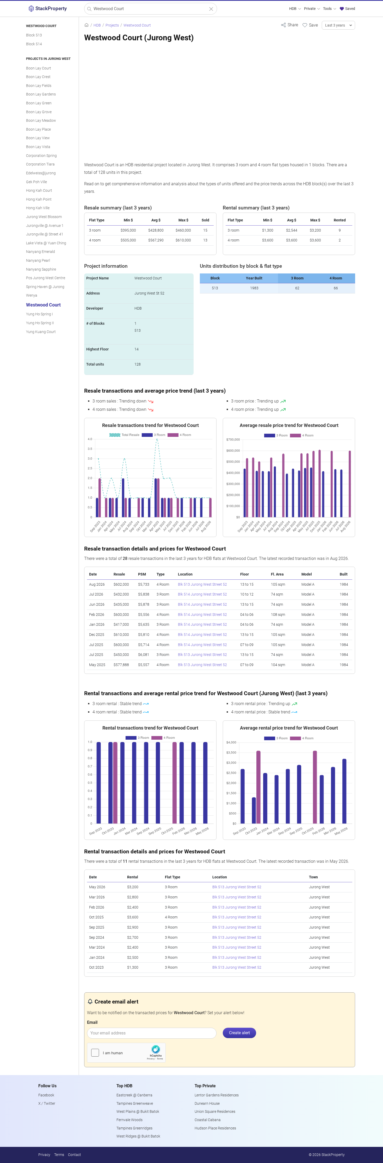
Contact (74, 1155)
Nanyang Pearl (38, 260)
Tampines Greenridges (134, 1128)
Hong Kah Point (39, 199)
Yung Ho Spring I (39, 314)
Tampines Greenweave (134, 1103)
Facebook (46, 1095)
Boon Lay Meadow (41, 120)
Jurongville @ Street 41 (44, 234)
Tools (327, 9)
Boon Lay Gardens (41, 94)
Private (310, 9)
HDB (293, 9)
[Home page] (86, 25)
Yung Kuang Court (41, 332)
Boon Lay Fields (38, 86)
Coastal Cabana (208, 1120)
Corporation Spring (41, 156)
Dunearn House (207, 1103)
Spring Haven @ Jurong (45, 287)
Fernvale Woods (129, 1120)
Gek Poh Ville (36, 182)
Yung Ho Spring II (40, 323)
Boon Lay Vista (38, 147)
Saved (349, 9)
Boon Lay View (38, 138)
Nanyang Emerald (40, 252)
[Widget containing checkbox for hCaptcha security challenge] (126, 1053)
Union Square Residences (215, 1111)
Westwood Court (43, 305)
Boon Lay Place (38, 129)
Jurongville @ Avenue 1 (45, 225)
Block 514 (34, 44)
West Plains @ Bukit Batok (137, 1111)
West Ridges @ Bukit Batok (138, 1136)
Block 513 (34, 35)
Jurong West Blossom (44, 217)
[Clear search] (211, 9)
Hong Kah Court (39, 190)
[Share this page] (289, 25)
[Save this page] (310, 25)
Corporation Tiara (40, 164)
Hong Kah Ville (38, 208)
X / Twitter (46, 1103)
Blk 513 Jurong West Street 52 (202, 584)
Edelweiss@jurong (41, 173)
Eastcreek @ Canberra (134, 1095)
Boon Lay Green (39, 103)
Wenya (31, 295)
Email (92, 1022)
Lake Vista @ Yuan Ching (46, 243)
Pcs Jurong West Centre (45, 278)
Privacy (44, 1155)
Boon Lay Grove (39, 112)
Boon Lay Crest (38, 77)
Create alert (239, 1032)
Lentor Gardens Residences (217, 1095)
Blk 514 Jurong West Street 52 (202, 594)
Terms (59, 1155)
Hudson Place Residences (215, 1128)
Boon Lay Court (38, 68)
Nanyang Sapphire (41, 269)
